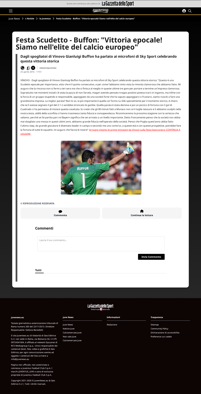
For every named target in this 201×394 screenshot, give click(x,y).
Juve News (14, 18)
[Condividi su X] (33, 68)
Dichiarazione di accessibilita (165, 332)
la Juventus (45, 18)
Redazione (112, 324)
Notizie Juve (68, 328)
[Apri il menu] (11, 11)
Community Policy (159, 328)
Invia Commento (151, 256)
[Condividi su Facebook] (28, 68)
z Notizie (29, 18)
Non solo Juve (69, 336)
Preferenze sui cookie (161, 336)
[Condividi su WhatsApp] (22, 68)
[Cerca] (190, 11)
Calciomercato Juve (72, 332)
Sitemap (155, 324)
